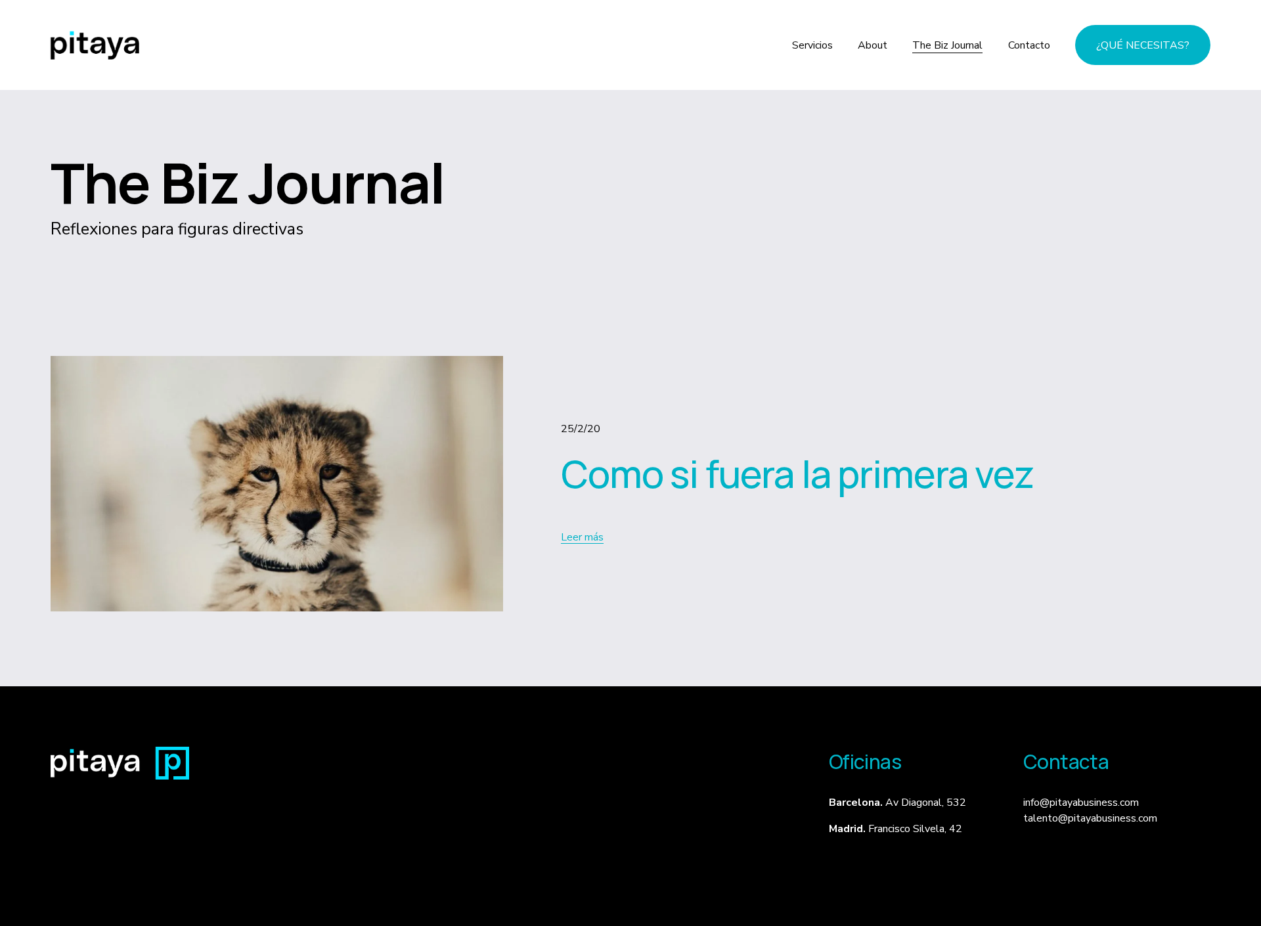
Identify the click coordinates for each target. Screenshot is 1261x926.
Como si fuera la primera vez (797, 473)
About (872, 45)
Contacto (1029, 45)
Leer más (582, 537)
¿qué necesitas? (1142, 45)
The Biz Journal (947, 45)
